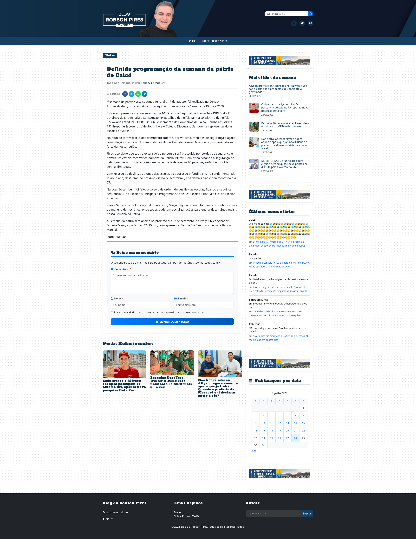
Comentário (123, 269)
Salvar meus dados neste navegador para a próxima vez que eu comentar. (159, 312)
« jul (254, 450)
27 (287, 438)
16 (255, 430)
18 (271, 430)
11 (271, 423)
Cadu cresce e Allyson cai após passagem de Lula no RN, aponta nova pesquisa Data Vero (124, 385)
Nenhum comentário (154, 82)
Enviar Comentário (174, 321)
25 (271, 438)
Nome (119, 298)
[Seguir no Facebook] (294, 23)
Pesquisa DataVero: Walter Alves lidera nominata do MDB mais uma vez (171, 382)
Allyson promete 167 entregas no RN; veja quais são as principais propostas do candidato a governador (278, 89)
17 (263, 430)
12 (279, 423)
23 (255, 438)
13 (287, 423)
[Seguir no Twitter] (302, 23)
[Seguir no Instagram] (310, 23)
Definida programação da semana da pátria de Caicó (170, 72)
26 (279, 438)
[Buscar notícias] (310, 13)
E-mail (183, 298)
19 (279, 430)
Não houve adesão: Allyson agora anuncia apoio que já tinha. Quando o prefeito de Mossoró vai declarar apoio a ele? (218, 388)
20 (287, 430)
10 (263, 423)
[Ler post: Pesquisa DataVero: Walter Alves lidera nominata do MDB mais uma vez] (254, 126)
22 (303, 430)
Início (192, 41)
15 (303, 423)
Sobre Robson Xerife (214, 41)
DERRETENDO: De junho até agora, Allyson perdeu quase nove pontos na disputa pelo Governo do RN (284, 164)
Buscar (307, 513)
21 (295, 430)
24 (263, 438)
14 (295, 423)
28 (295, 438)
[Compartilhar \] (125, 94)
